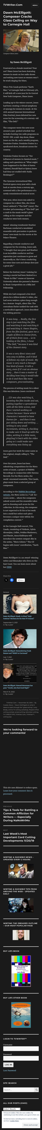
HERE (9, 567)
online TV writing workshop (18, 710)
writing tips (7, 717)
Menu (35, 5)
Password (7, 1054)
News (11, 705)
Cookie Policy (14, 1121)
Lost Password (9, 1070)
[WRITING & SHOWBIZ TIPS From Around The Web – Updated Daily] (21, 905)
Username (7, 1045)
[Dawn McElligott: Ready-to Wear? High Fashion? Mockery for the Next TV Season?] (20, 604)
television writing (32, 712)
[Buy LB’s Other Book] (21, 1015)
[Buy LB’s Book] (21, 971)
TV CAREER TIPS (9, 714)
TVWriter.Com (12, 4)
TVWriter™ (30, 714)
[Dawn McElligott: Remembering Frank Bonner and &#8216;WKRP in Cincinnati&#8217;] (20, 638)
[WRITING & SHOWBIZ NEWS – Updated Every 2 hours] (21, 871)
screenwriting (20, 712)
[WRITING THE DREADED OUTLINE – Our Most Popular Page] (21, 935)
